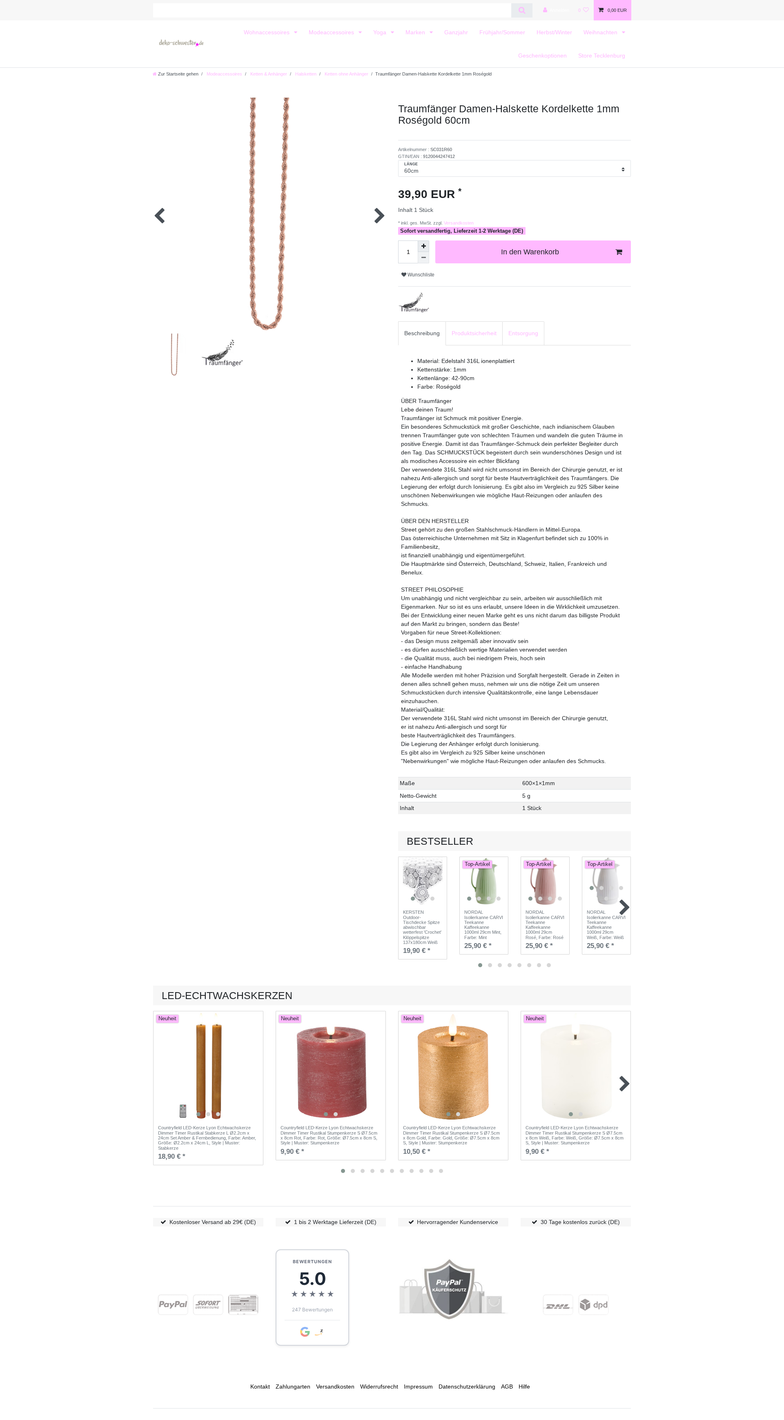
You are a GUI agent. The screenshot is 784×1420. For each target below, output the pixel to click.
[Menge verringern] (423, 257)
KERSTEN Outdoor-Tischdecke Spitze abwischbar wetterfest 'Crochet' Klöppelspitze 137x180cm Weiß (422, 927)
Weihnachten (601, 32)
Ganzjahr (456, 32)
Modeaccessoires (332, 32)
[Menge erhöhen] (423, 246)
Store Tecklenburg (601, 55)
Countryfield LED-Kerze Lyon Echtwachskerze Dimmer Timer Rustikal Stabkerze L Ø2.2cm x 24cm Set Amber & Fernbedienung (207, 1137)
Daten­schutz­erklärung (467, 1386)
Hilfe (524, 1386)
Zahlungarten (293, 1386)
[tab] (422, 333)
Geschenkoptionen (542, 55)
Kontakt (260, 1386)
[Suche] (521, 10)
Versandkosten (458, 222)
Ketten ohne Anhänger (345, 73)
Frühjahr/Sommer (502, 32)
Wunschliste (420, 275)
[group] (423, 881)
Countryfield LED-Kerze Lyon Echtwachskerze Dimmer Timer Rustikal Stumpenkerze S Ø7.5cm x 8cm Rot (329, 1135)
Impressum (418, 1386)
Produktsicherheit (474, 333)
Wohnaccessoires (267, 32)
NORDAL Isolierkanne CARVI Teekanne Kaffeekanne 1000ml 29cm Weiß (606, 925)
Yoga (380, 32)
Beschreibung (422, 333)
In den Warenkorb (530, 252)
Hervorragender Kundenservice (457, 1222)
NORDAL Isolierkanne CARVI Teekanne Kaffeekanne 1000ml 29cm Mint (483, 925)
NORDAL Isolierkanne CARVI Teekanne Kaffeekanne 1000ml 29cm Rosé (545, 925)
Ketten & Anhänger (268, 73)
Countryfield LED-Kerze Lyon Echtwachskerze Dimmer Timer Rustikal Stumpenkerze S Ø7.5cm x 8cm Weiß (575, 1135)
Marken (416, 32)
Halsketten (305, 73)
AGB (507, 1386)
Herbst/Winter (554, 32)
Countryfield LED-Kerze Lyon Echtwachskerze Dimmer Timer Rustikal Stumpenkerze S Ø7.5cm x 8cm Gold (451, 1135)
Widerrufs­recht (379, 1386)
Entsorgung (523, 333)
